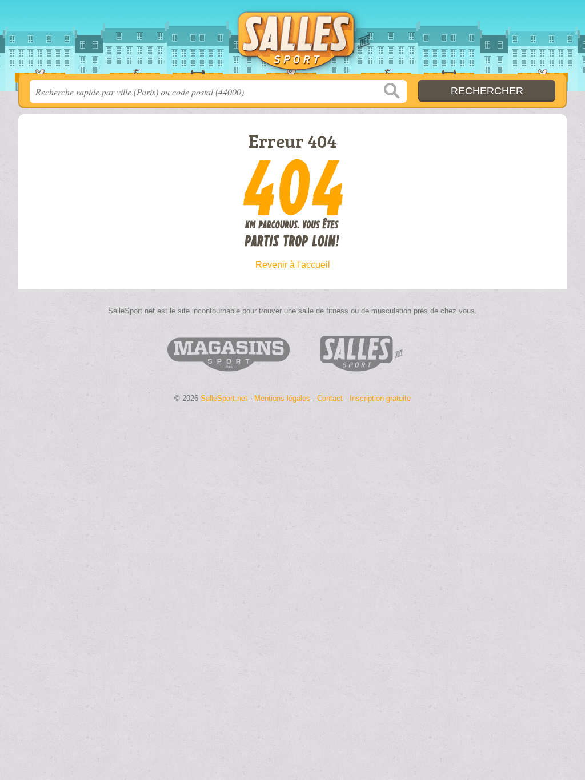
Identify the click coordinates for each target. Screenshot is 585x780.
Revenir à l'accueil (292, 265)
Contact (330, 398)
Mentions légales (282, 398)
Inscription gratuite (380, 398)
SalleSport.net (292, 40)
